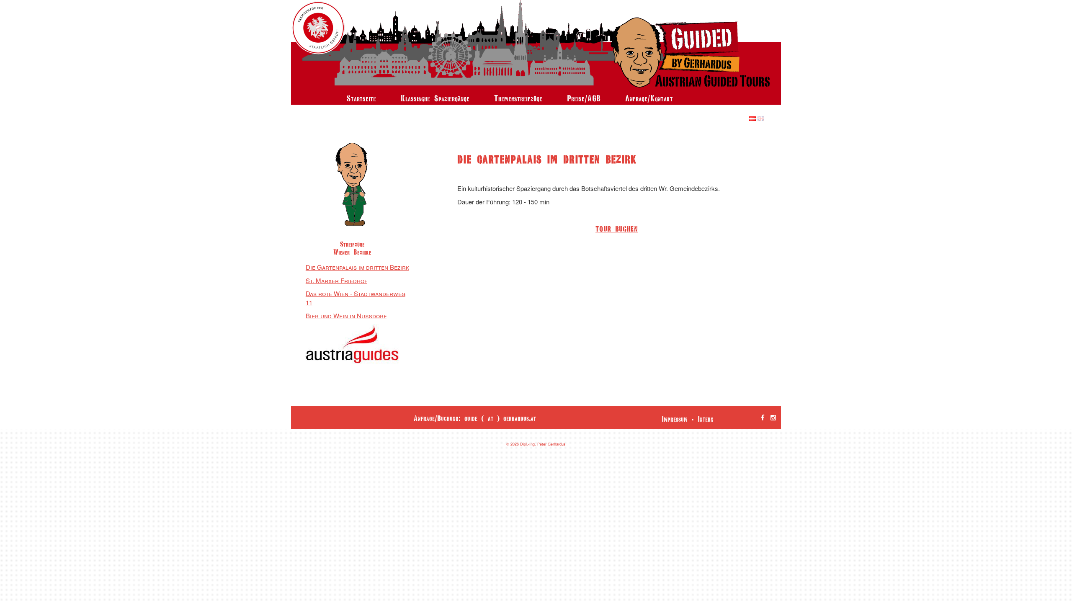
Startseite (361, 98)
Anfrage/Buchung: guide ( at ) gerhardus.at (475, 418)
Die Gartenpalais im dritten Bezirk (357, 267)
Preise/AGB (583, 98)
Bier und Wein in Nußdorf (346, 315)
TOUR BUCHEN (616, 228)
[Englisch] (761, 117)
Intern (706, 419)
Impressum (675, 419)
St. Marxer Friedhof (336, 280)
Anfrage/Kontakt (649, 98)
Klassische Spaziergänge (435, 98)
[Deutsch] (752, 117)
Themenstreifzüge (518, 98)
